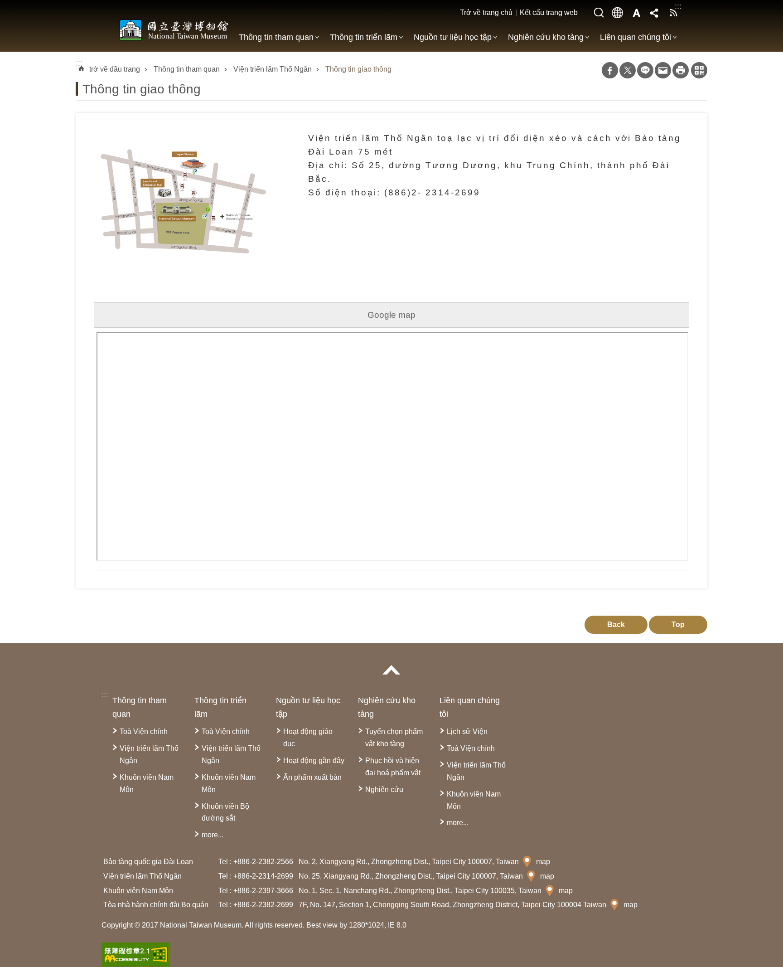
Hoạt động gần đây (313, 760)
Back (616, 624)
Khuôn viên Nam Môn (147, 783)
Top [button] (678, 624)
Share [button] (655, 13)
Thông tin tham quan (276, 37)
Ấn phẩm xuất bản (312, 777)
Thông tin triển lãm (363, 37)
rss (673, 13)
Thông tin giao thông (358, 69)
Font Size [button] (636, 13)
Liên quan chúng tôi (635, 37)
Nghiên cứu (384, 789)
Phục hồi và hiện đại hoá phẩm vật (392, 767)
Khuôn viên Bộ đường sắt (225, 812)
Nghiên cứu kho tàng (546, 37)
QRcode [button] (699, 70)
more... (212, 835)
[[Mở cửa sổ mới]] (184, 194)
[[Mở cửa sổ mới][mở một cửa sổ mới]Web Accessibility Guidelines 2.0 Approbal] (136, 955)
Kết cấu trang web (549, 12)
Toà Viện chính (144, 731)
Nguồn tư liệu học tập (453, 37)
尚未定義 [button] (617, 13)
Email (663, 70)
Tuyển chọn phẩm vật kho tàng (394, 738)
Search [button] (599, 13)
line (645, 70)
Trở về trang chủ (486, 12)
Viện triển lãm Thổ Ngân (272, 69)
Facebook (610, 70)
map (543, 861)
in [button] (680, 70)
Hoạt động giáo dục (308, 738)
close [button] (391, 670)
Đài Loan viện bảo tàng (174, 30)
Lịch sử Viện (467, 731)
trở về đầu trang (114, 69)
